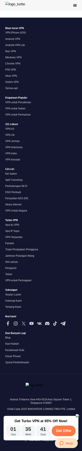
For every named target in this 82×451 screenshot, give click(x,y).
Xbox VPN (11, 75)
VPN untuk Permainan (18, 114)
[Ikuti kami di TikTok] (55, 323)
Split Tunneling (13, 179)
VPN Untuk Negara (16, 210)
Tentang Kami (13, 306)
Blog (8, 337)
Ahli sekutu (11, 261)
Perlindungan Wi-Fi (16, 186)
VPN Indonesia (13, 147)
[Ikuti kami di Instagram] (15, 323)
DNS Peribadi (13, 192)
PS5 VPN (10, 69)
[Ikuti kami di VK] (39, 323)
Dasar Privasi (13, 356)
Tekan (8, 274)
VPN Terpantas (13, 237)
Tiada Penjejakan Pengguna (21, 249)
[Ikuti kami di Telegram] (63, 323)
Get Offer (63, 431)
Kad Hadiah (12, 343)
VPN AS (9, 128)
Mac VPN (10, 51)
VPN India (11, 153)
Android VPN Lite (15, 45)
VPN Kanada (12, 159)
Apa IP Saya (12, 231)
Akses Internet (13, 204)
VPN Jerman (12, 141)
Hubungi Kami (13, 300)
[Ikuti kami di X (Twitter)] (23, 323)
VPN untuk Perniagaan (18, 280)
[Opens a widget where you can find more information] (66, 443)
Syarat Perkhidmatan (17, 362)
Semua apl (11, 88)
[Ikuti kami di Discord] (47, 323)
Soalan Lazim (13, 294)
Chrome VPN (12, 63)
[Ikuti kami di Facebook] (8, 323)
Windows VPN (13, 57)
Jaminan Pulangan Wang (19, 255)
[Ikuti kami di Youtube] (31, 323)
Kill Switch (11, 173)
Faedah (9, 243)
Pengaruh (11, 268)
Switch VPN (12, 82)
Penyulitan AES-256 (16, 198)
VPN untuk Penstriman (18, 102)
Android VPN (12, 39)
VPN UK (10, 135)
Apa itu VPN (12, 224)
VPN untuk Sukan (15, 108)
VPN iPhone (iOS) (15, 32)
